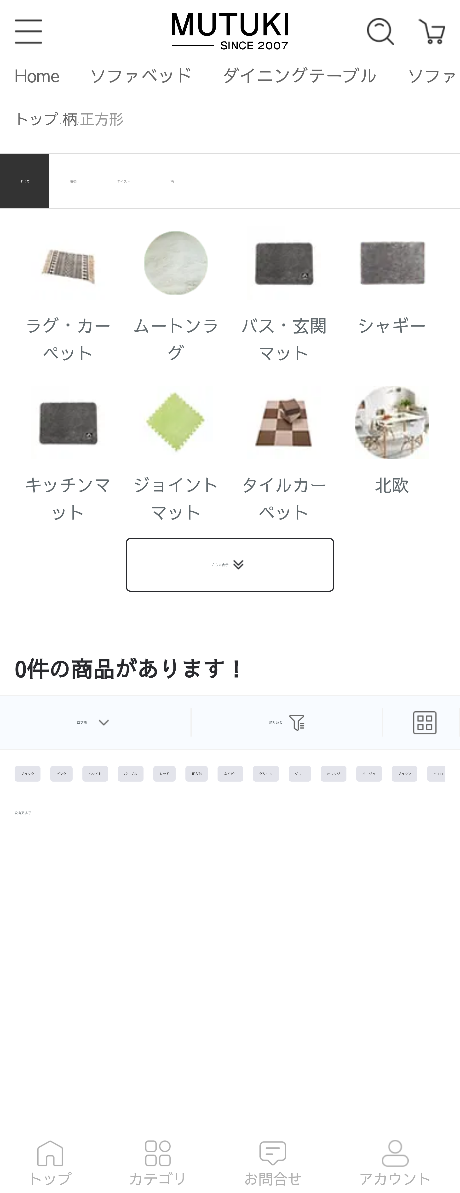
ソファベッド (141, 75)
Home (37, 75)
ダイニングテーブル (299, 75)
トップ (36, 119)
